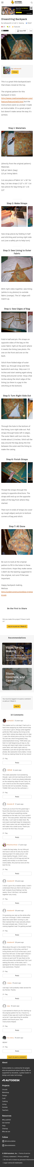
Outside (5, 1107)
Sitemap (5, 1129)
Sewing (21, 23)
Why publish (6, 1120)
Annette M (10, 804)
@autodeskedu (10, 1145)
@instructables (10, 1141)
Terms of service (24, 1153)
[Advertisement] (17, 10)
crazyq (9, 983)
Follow (15, 72)
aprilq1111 (10, 721)
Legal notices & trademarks (13, 1163)
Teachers (5, 1110)
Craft (15, 23)
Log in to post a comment (17, 1057)
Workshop (5, 1092)
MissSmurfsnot (12, 845)
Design (4, 1095)
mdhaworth (7, 23)
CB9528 (9, 770)
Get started (6, 1123)
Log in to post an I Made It (17, 626)
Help (3, 1126)
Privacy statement (10, 1156)
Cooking (5, 1101)
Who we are (6, 1132)
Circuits (4, 1089)
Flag (6, 758)
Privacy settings (23, 1156)
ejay (8, 1006)
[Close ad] (31, 8)
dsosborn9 (10, 881)
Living (4, 1104)
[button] (2, 3)
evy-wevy (10, 1038)
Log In (17, 706)
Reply (17, 763)
